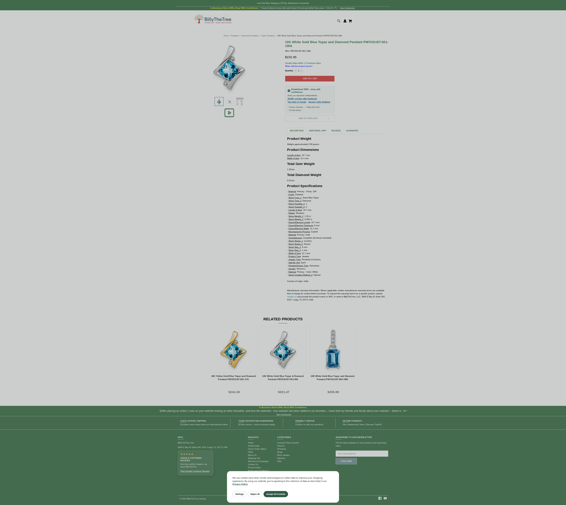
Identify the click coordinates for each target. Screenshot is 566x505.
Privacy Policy (240, 484)
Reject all (255, 494)
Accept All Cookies (275, 494)
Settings (239, 494)
